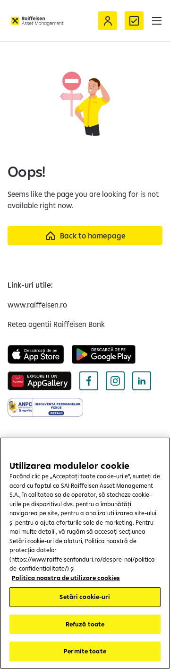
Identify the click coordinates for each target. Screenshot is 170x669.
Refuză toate (85, 624)
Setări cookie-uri (85, 596)
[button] (156, 20)
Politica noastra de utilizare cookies (66, 577)
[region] (85, 553)
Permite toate (85, 651)
